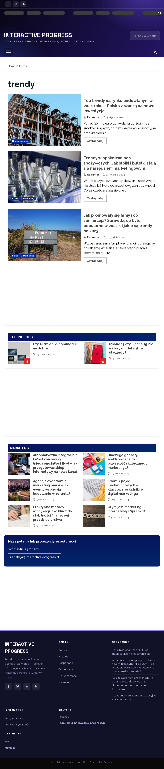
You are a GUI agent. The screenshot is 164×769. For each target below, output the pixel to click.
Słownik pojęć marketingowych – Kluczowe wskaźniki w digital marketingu (94, 490)
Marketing (28, 198)
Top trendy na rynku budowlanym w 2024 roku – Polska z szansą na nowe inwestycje (44, 120)
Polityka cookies (14, 718)
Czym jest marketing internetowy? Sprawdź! (94, 516)
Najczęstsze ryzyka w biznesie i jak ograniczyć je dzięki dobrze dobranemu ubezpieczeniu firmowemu (133, 683)
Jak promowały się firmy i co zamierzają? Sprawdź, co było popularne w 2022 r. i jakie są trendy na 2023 (44, 235)
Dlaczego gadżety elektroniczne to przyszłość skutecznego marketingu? (94, 464)
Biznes (16, 198)
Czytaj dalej (95, 141)
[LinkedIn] (16, 4)
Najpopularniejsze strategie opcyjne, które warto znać (134, 697)
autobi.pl (10, 747)
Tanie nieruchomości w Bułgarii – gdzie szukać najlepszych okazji (132, 651)
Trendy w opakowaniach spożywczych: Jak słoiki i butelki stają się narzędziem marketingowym (44, 177)
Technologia (66, 669)
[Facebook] (8, 4)
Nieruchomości (20, 141)
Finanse (63, 656)
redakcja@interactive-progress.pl (34, 557)
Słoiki (8, 741)
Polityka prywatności (17, 724)
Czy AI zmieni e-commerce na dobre (19, 353)
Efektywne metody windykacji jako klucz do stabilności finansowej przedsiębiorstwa (19, 516)
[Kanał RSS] (36, 686)
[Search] (155, 52)
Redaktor (92, 117)
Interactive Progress (38, 35)
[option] (44, 355)
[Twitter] (17, 686)
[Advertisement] (82, 298)
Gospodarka (66, 662)
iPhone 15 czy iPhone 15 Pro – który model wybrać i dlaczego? (95, 353)
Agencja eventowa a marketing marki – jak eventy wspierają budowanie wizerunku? (19, 490)
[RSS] (23, 4)
